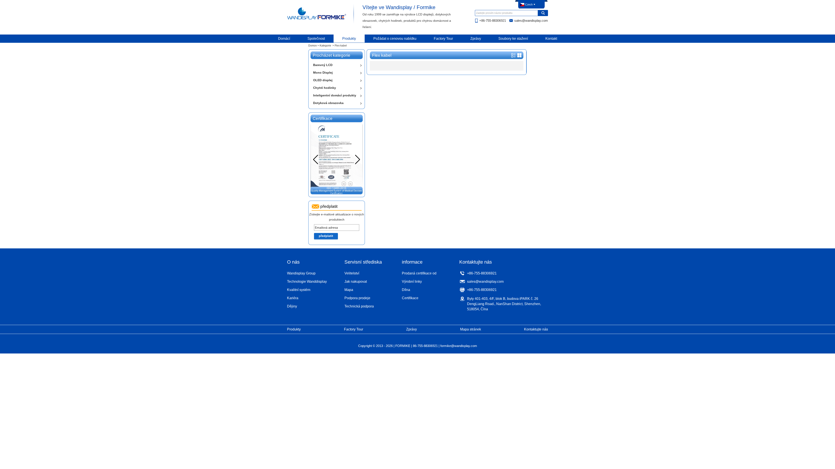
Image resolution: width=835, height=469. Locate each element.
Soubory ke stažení (513, 38)
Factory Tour (443, 38)
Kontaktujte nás (536, 329)
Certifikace (410, 298)
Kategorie (325, 45)
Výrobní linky (412, 281)
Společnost (316, 38)
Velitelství (351, 273)
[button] (358, 159)
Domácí (284, 38)
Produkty (349, 38)
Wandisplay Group (301, 273)
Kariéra (292, 298)
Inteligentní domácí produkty (334, 95)
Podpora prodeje (357, 298)
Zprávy (475, 38)
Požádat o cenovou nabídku (394, 38)
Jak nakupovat (355, 281)
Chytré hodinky (324, 87)
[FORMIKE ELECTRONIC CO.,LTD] (317, 19)
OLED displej (322, 80)
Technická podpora (359, 306)
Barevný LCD (322, 65)
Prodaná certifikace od (419, 273)
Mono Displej (323, 72)
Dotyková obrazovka (328, 103)
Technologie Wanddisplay (307, 281)
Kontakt (551, 38)
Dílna (406, 290)
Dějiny (292, 306)
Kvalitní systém (298, 290)
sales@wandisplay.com (531, 20)
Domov (312, 45)
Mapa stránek (470, 329)
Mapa (348, 290)
